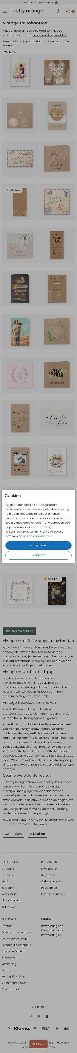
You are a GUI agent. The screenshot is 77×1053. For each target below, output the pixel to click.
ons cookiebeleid (40, 536)
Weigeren (38, 555)
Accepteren (38, 545)
